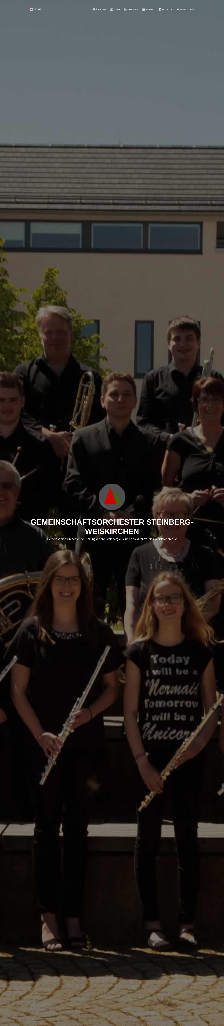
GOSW (37, 9)
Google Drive (187, 9)
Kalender (132, 9)
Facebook (167, 9)
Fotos (116, 9)
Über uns (101, 9)
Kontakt (150, 9)
